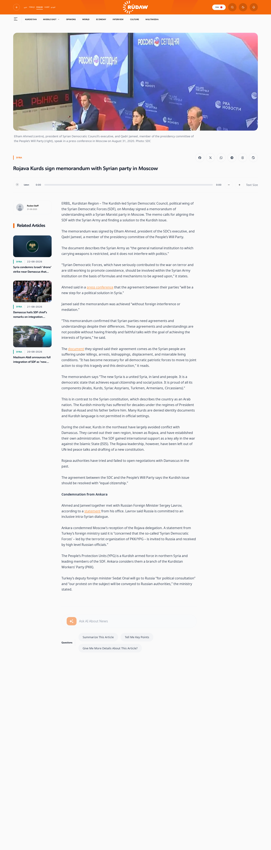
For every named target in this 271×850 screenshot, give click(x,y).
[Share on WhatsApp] (221, 157)
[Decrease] (229, 185)
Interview (118, 19)
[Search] (232, 7)
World (86, 19)
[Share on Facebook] (199, 157)
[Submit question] (72, 621)
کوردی (53, 7)
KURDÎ (47, 7)
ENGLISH (39, 7)
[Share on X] (210, 157)
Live (217, 7)
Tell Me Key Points (137, 637)
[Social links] (16, 7)
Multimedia (152, 19)
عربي (25, 7)
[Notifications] (254, 7)
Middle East (49, 19)
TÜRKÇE (32, 7)
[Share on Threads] (242, 157)
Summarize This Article (98, 637)
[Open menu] (15, 19)
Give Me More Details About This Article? (110, 648)
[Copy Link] (253, 157)
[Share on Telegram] (231, 157)
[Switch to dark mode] (243, 7)
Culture (134, 19)
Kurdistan (31, 19)
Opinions (71, 19)
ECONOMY (101, 19)
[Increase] (239, 185)
